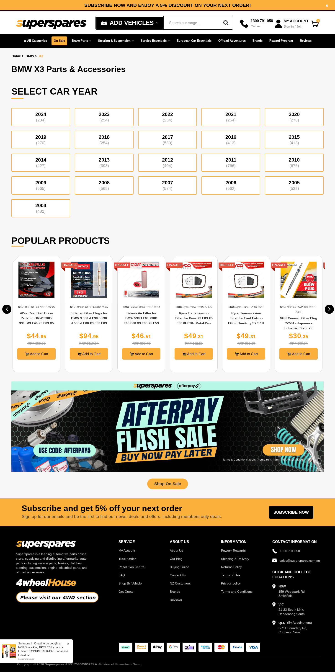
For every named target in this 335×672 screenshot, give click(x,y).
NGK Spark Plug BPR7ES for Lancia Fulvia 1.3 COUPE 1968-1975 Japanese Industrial (43, 651)
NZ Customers (180, 583)
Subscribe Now (291, 512)
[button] (35, 40)
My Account (127, 550)
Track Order (127, 559)
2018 (104, 139)
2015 (294, 139)
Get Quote (126, 591)
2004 (40, 208)
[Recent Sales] (10, 651)
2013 (104, 162)
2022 (167, 116)
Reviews (306, 40)
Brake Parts (80, 40)
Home (16, 56)
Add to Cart (38, 354)
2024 (40, 116)
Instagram (236, 7)
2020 (294, 116)
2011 (231, 162)
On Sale (59, 40)
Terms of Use (230, 575)
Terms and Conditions (237, 591)
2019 (40, 139)
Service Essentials (154, 40)
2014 (40, 162)
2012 (167, 162)
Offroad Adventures (232, 40)
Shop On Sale (167, 483)
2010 (294, 162)
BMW (30, 56)
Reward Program (281, 40)
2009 (40, 185)
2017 (167, 139)
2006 (230, 185)
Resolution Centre (131, 567)
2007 (167, 185)
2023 (104, 116)
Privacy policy (231, 583)
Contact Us (178, 575)
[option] (36, 314)
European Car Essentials (194, 40)
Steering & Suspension (114, 40)
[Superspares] (51, 22)
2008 (104, 185)
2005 (294, 185)
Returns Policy (231, 567)
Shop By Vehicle (130, 583)
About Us (176, 550)
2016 (230, 139)
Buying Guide (179, 567)
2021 (230, 116)
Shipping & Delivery (235, 559)
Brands (258, 40)
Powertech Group (128, 664)
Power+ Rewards (233, 550)
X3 (41, 56)
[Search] (226, 23)
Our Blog (176, 559)
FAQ (122, 575)
